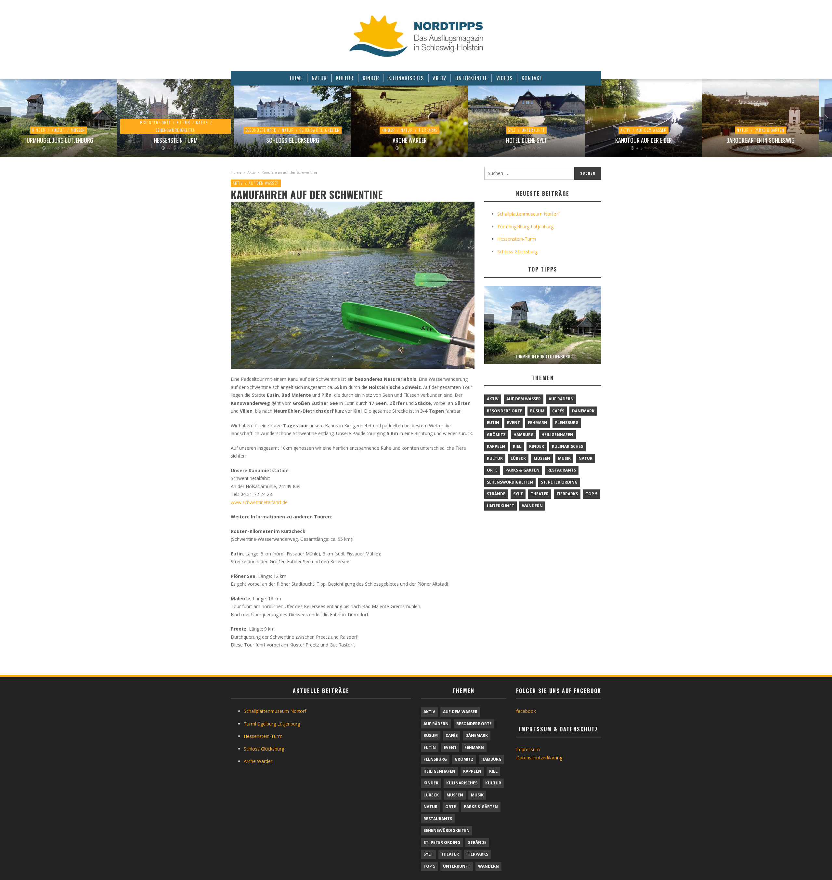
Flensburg (566, 422)
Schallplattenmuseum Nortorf (528, 214)
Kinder (39, 130)
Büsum (537, 411)
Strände (496, 494)
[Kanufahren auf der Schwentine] (352, 285)
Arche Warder (410, 140)
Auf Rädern (561, 399)
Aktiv (625, 130)
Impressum (528, 749)
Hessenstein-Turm (176, 140)
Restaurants (561, 470)
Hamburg (524, 434)
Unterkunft (533, 130)
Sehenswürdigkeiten (176, 130)
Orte (492, 470)
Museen (78, 130)
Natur (202, 122)
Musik (564, 458)
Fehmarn (537, 422)
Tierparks (428, 130)
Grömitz (496, 434)
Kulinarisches (567, 446)
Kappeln (496, 446)
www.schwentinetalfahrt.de (259, 502)
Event (513, 422)
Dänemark (583, 411)
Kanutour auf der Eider (643, 140)
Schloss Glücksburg (292, 140)
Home (236, 172)
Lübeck (518, 458)
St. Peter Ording (559, 482)
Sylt (512, 130)
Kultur (58, 130)
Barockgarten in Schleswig (760, 140)
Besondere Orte (155, 122)
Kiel (517, 446)
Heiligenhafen (557, 434)
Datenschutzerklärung (539, 757)
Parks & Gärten (769, 130)
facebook (526, 711)
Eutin (493, 422)
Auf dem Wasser (651, 130)
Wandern (532, 506)
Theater (540, 494)
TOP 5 (591, 494)
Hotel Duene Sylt (526, 140)
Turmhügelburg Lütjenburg (58, 140)
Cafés (558, 411)
